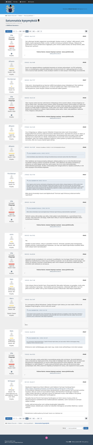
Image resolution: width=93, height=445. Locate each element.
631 (30, 31)
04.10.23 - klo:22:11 (30, 382)
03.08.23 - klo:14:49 (30, 62)
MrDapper (11, 381)
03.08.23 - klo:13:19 (30, 36)
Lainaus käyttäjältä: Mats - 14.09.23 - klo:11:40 (37, 310)
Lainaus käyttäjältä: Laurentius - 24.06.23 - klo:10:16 (38, 153)
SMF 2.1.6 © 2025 (9, 442)
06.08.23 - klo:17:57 (30, 80)
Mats (11, 279)
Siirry (64, 428)
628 (20, 31)
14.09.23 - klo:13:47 (30, 299)
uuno (11, 234)
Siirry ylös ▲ (85, 441)
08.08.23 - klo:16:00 (30, 147)
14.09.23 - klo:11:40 (30, 280)
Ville (11, 35)
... (18, 31)
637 (38, 31)
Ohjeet (68, 441)
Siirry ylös (8, 418)
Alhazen (11, 61)
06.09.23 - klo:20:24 (30, 254)
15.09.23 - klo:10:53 (30, 354)
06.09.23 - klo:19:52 (30, 235)
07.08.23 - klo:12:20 (30, 127)
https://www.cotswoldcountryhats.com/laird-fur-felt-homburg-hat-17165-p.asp (49, 388)
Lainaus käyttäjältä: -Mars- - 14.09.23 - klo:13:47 (38, 338)
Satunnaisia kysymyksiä (21, 20)
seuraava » (15, 25)
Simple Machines (18, 442)
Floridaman (11, 79)
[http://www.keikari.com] (11, 53)
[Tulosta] (86, 31)
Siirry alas (8, 31)
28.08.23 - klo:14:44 (30, 202)
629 (24, 31)
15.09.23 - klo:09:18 (30, 332)
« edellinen (9, 25)
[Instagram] (46, 438)
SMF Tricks (12, 441)
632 (34, 31)
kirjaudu (85, 9)
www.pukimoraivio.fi (55, 53)
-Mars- (11, 298)
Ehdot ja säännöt (75, 441)
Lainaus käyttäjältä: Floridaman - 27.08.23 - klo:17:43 (39, 208)
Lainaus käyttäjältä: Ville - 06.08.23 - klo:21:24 (37, 180)
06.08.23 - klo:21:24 (30, 98)
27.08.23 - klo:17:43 (30, 174)
